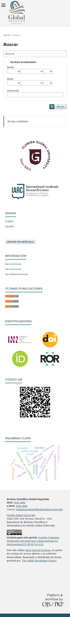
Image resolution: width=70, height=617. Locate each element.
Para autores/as (13, 269)
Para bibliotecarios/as (16, 274)
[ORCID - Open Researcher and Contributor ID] (20, 368)
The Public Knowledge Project (39, 560)
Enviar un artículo (20, 241)
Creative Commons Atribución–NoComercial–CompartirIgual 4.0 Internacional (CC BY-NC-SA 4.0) (33, 541)
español (9, 226)
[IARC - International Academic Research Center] (35, 199)
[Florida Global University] (35, 170)
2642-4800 (19, 502)
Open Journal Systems (37, 550)
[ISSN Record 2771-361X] (20, 344)
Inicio (7, 35)
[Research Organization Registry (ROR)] (50, 367)
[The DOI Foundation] (50, 349)
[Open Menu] (3, 5)
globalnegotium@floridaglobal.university (39, 509)
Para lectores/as (13, 263)
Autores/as (13, 90)
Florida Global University (21, 515)
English (9, 221)
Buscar (60, 106)
